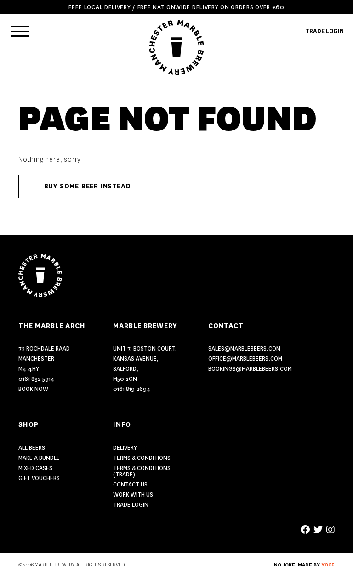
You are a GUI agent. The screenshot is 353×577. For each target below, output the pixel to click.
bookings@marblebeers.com (250, 369)
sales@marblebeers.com (244, 348)
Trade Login (130, 505)
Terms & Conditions (142, 458)
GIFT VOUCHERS (39, 478)
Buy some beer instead (87, 186)
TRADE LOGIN (325, 31)
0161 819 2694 (132, 389)
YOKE (328, 565)
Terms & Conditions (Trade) (142, 471)
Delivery (125, 448)
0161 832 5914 (36, 379)
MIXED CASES (35, 468)
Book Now (33, 389)
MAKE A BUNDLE (39, 458)
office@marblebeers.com (245, 358)
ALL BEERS (31, 448)
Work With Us (133, 494)
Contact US (130, 484)
